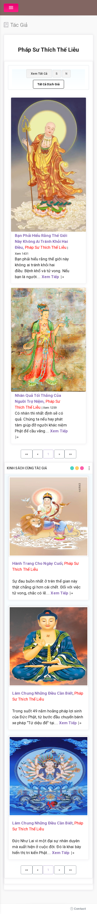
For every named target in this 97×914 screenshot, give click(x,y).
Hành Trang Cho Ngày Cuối (37, 563)
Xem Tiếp (50, 276)
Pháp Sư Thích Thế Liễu (45, 247)
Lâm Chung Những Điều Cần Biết (42, 693)
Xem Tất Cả (39, 73)
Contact (79, 908)
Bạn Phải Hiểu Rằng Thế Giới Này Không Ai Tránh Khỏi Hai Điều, (41, 241)
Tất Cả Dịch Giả (48, 84)
